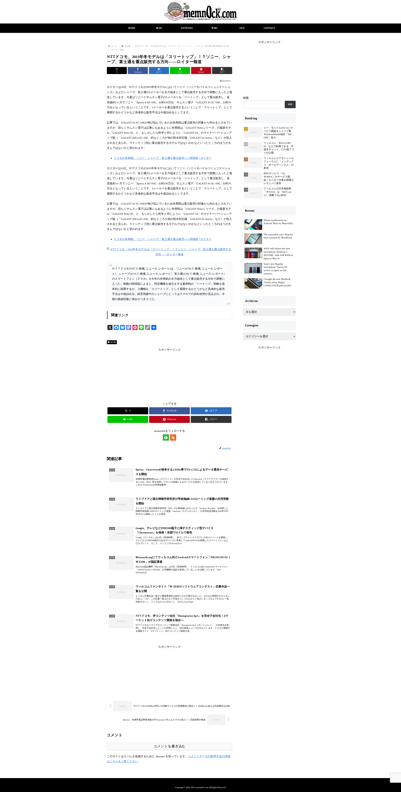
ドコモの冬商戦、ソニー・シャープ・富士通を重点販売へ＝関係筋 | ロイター (163, 158)
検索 (246, 98)
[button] (222, 70)
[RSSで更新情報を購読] (173, 437)
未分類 (113, 342)
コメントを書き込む (170, 746)
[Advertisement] (169, 374)
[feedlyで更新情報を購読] (166, 437)
